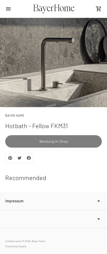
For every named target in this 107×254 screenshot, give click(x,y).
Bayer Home (38, 241)
